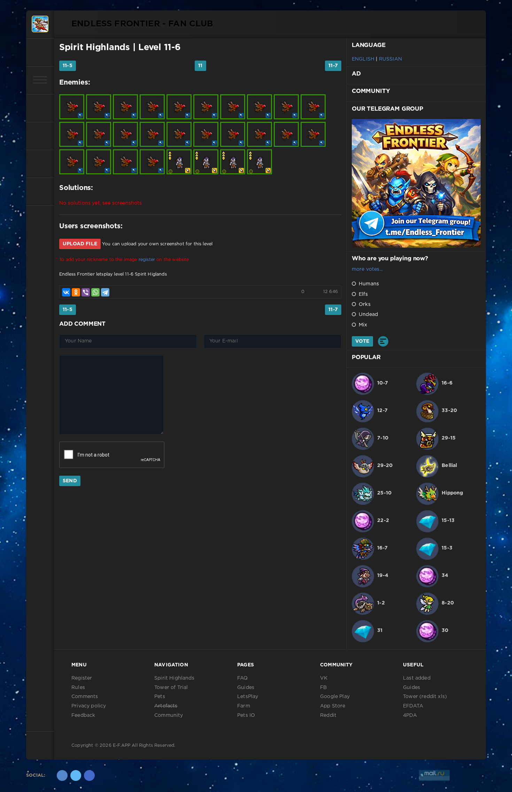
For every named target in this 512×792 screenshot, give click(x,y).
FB (323, 688)
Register (81, 678)
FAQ (242, 678)
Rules (78, 688)
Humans (368, 284)
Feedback (83, 715)
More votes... (367, 269)
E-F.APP (121, 745)
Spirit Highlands (94, 48)
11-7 (333, 66)
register (147, 260)
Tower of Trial (171, 688)
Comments (84, 697)
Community (168, 715)
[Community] (40, 136)
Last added (416, 678)
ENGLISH (363, 59)
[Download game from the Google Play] (40, 163)
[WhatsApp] (95, 292)
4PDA (410, 715)
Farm (243, 706)
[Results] (383, 341)
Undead (367, 314)
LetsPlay (247, 697)
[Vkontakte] (62, 775)
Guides (245, 688)
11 (200, 66)
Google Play (335, 697)
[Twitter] (75, 775)
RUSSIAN (390, 59)
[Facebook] (89, 775)
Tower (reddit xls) (425, 697)
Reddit (328, 715)
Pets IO (246, 715)
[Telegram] (105, 292)
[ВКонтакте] (66, 292)
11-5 (67, 66)
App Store (333, 706)
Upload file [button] (80, 244)
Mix (362, 325)
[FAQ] (40, 191)
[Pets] (40, 108)
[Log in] (40, 52)
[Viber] (86, 292)
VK (323, 678)
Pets (159, 697)
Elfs (362, 294)
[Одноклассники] (76, 292)
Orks (364, 304)
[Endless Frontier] (40, 24)
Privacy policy (88, 706)
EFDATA (413, 706)
